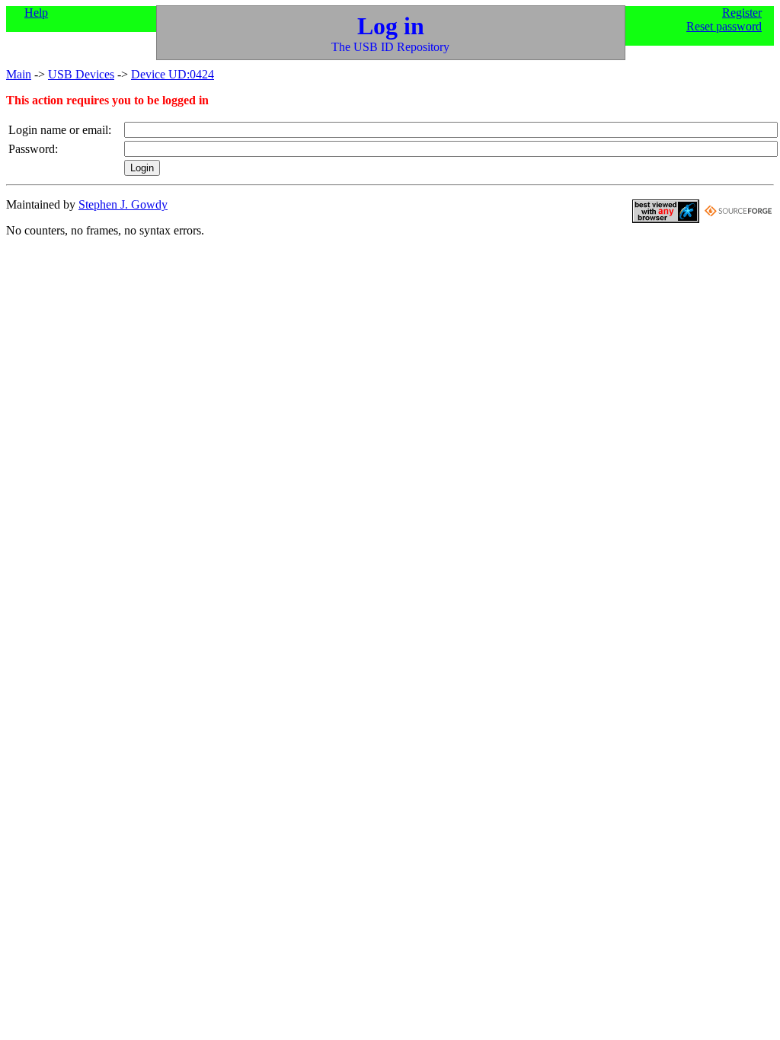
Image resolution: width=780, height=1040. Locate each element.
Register (742, 12)
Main (18, 74)
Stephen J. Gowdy (123, 204)
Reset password (724, 26)
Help (36, 12)
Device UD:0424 (172, 74)
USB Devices (81, 74)
